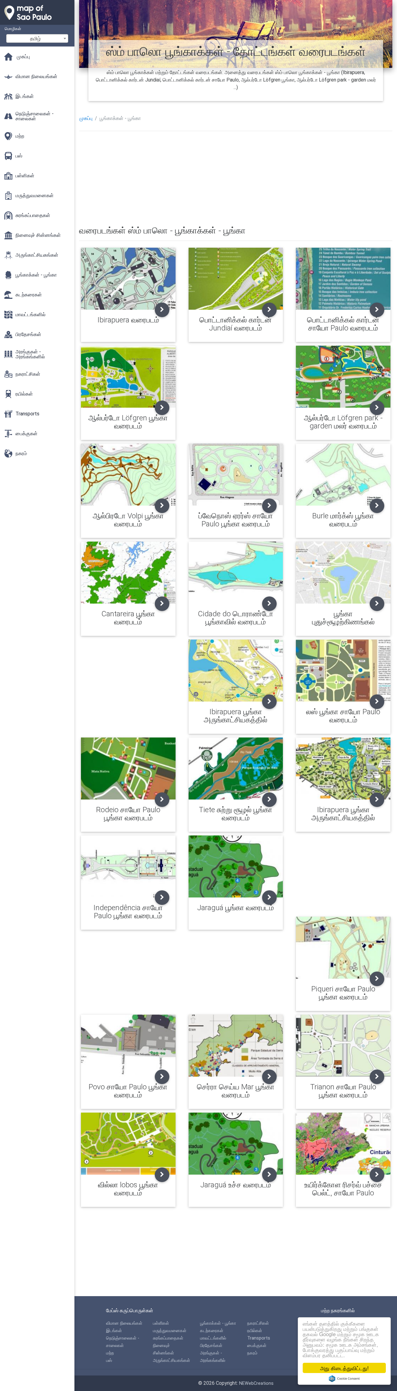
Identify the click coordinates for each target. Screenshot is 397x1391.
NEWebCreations (256, 1383)
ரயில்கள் (254, 1330)
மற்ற (110, 1353)
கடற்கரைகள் (211, 1330)
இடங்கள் (114, 1330)
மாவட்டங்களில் (213, 1338)
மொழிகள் (13, 28)
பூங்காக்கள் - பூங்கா (218, 1323)
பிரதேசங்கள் (211, 1345)
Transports (258, 1338)
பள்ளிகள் (161, 1323)
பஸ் (109, 1360)
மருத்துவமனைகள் (169, 1330)
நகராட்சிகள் (258, 1323)
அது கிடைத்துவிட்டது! (344, 1368)
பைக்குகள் (256, 1345)
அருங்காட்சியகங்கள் (171, 1360)
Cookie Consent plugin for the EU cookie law (344, 1378)
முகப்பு (85, 118)
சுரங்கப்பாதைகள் (168, 1338)
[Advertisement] (235, 179)
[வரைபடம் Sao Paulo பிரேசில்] (37, 21)
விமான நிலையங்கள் (124, 1323)
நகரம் (252, 1353)
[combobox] (37, 38)
